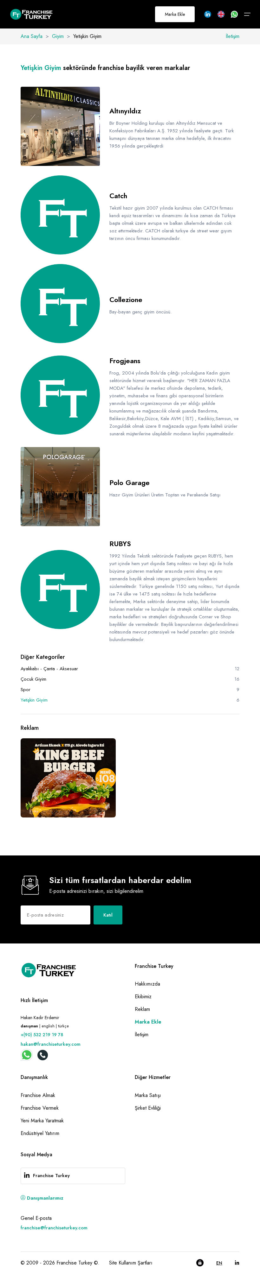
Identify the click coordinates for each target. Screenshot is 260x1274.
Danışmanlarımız (44, 1198)
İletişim (232, 36)
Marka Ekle (175, 14)
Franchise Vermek (40, 1108)
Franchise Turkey (51, 1175)
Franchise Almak (38, 1095)
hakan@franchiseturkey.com (51, 1044)
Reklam (142, 1009)
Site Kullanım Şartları (131, 1262)
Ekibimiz (143, 996)
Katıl (108, 914)
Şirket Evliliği (148, 1108)
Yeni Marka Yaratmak (42, 1120)
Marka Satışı (148, 1095)
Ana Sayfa (31, 36)
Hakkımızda (147, 983)
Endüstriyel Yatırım (40, 1133)
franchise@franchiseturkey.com (54, 1227)
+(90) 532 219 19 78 (42, 1034)
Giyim (58, 36)
